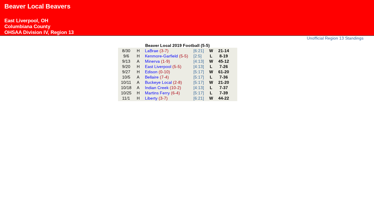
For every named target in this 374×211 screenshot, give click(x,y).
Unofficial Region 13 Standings (335, 38)
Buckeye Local (163, 82)
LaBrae (157, 50)
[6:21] (198, 50)
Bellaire (157, 77)
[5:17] (198, 71)
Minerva (157, 61)
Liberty (156, 98)
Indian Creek (163, 87)
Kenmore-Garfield (166, 56)
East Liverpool (163, 66)
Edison (157, 71)
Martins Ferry (162, 93)
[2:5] (197, 56)
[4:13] (198, 61)
